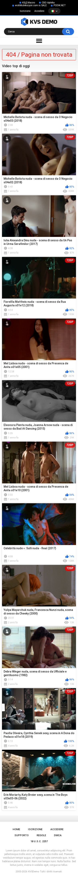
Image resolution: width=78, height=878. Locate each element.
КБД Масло (28, 2)
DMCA (58, 835)
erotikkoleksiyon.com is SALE (31, 5)
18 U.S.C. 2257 (39, 841)
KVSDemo (33, 871)
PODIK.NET (60, 5)
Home (16, 829)
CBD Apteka (48, 2)
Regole (41, 835)
